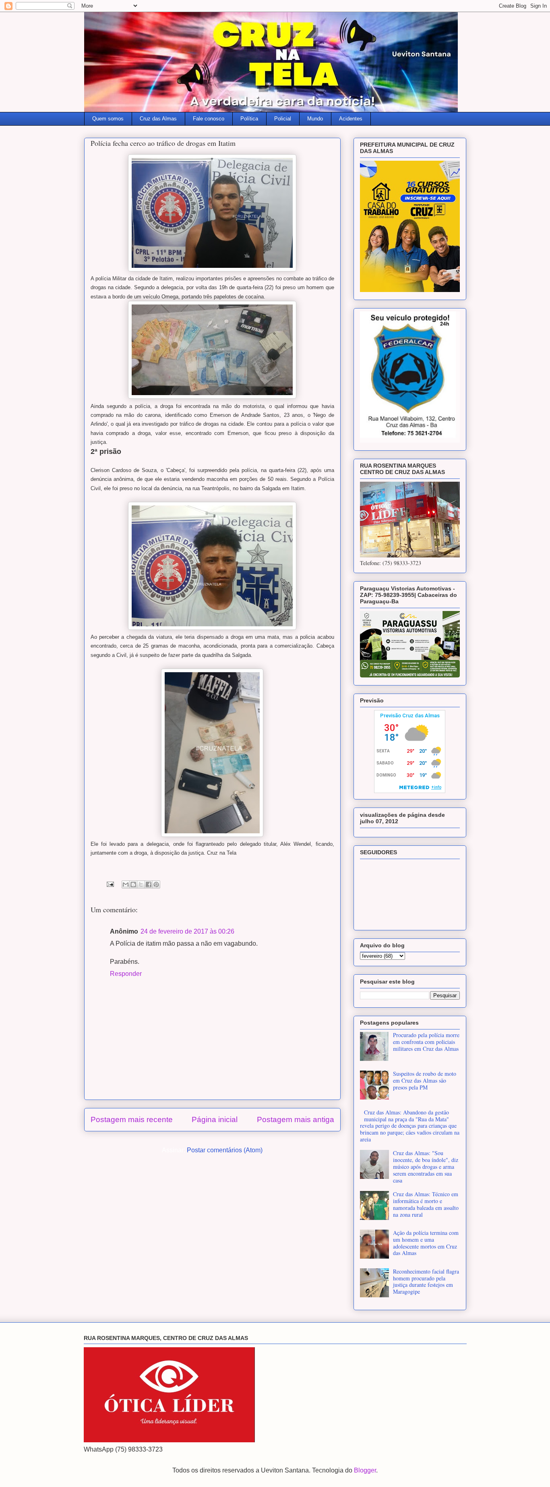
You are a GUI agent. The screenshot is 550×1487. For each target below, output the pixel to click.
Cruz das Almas (158, 119)
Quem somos (108, 119)
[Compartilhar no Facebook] (149, 884)
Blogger (365, 1470)
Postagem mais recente (132, 1119)
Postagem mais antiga (295, 1119)
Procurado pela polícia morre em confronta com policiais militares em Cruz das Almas (426, 1041)
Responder (126, 973)
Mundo (315, 119)
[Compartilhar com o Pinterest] (156, 884)
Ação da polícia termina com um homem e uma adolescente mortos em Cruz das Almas (426, 1243)
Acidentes (350, 119)
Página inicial (215, 1119)
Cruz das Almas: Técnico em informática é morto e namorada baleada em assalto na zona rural (426, 1204)
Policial (282, 119)
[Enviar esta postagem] (109, 883)
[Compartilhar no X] (141, 884)
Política (249, 119)
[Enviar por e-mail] (126, 884)
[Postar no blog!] (133, 884)
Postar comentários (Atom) (225, 1150)
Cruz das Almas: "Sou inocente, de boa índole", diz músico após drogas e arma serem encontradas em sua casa (425, 1166)
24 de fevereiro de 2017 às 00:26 (187, 931)
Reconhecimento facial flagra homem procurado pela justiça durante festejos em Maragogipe (426, 1281)
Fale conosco (208, 119)
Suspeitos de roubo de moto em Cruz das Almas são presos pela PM (424, 1080)
